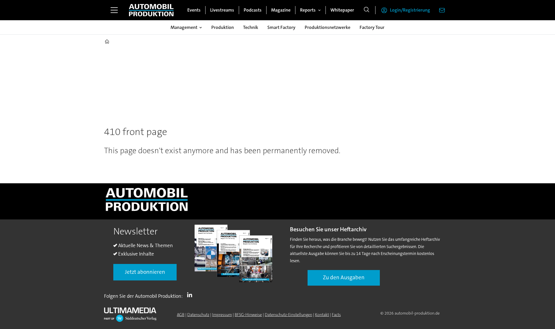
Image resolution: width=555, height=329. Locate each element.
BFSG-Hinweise (248, 314)
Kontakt (322, 314)
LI (191, 295)
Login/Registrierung (410, 10)
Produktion (222, 27)
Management (184, 27)
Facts (336, 314)
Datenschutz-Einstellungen (288, 314)
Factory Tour (372, 27)
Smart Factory (281, 27)
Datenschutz (198, 314)
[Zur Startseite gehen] (151, 10)
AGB (180, 314)
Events (194, 10)
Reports (308, 10)
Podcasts (253, 10)
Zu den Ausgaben (344, 277)
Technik (250, 27)
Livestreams (222, 10)
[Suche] (366, 10)
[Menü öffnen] (114, 10)
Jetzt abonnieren (145, 272)
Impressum (222, 314)
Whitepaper (342, 10)
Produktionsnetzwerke (327, 27)
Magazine (281, 10)
